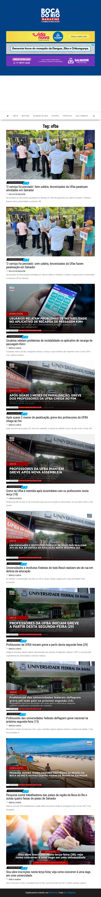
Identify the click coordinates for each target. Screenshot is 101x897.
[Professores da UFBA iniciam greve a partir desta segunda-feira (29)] (50, 612)
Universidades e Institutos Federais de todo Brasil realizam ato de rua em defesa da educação (49, 569)
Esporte (55, 116)
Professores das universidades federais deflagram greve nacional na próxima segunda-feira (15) (47, 720)
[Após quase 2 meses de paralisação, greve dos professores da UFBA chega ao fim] (50, 385)
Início (15, 116)
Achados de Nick (40, 116)
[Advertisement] (50, 94)
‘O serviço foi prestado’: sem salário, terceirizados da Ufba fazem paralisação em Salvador (45, 265)
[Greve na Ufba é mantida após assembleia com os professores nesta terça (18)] (50, 459)
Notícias (25, 116)
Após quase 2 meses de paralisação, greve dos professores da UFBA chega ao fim (47, 419)
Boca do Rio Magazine (17, 194)
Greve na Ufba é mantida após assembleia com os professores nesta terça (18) (47, 492)
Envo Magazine (70, 892)
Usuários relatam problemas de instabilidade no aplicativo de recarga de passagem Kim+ (49, 342)
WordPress (53, 892)
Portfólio (67, 116)
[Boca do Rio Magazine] (7, 116)
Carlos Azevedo (15, 498)
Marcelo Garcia (15, 348)
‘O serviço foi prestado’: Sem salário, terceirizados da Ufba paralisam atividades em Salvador (47, 188)
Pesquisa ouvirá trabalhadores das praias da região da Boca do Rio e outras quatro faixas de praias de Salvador (46, 796)
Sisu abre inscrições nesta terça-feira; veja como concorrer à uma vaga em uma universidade (48, 873)
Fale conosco (82, 116)
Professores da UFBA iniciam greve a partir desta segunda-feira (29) (47, 644)
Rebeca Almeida (15, 879)
